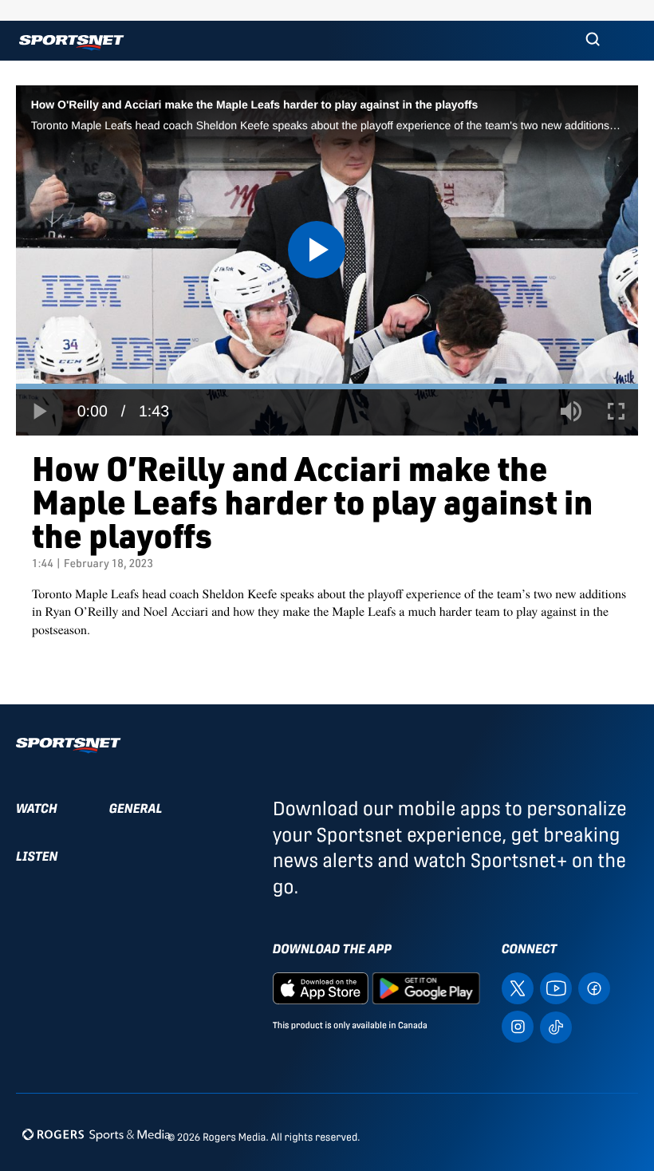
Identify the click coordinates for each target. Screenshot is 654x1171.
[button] (592, 40)
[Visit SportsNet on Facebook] (594, 987)
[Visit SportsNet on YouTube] (556, 987)
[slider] (327, 386)
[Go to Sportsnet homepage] (71, 42)
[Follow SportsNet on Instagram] (518, 1025)
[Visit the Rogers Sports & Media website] (96, 1134)
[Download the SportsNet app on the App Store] (320, 987)
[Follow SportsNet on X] (518, 987)
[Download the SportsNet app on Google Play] (426, 987)
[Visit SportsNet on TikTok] (556, 1025)
